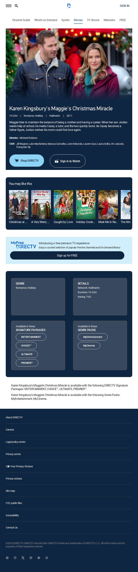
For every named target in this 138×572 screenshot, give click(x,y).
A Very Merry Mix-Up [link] (43, 222)
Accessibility (12, 515)
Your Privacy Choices (21, 466)
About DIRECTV (14, 417)
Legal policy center (16, 441)
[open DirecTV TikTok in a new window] (46, 557)
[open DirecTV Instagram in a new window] (30, 557)
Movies (78, 20)
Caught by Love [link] (63, 222)
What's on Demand (45, 20)
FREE (122, 20)
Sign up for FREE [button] (67, 255)
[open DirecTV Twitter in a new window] (23, 557)
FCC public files (14, 503)
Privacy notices (14, 478)
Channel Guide (21, 20)
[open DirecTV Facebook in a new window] (15, 557)
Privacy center (13, 454)
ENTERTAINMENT (31, 337)
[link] (18, 204)
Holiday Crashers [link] (86, 222)
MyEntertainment (92, 337)
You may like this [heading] (20, 184)
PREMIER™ (27, 362)
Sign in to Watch (70, 161)
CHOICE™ (26, 345)
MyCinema (89, 345)
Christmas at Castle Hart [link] (23, 222)
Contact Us (12, 527)
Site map (10, 490)
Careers (10, 429)
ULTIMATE (27, 354)
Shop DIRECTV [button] (29, 161)
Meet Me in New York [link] (111, 222)
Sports (65, 20)
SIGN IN (124, 6)
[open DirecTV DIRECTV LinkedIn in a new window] (7, 557)
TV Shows (93, 20)
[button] (9, 6)
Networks (109, 20)
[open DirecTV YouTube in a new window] (38, 557)
